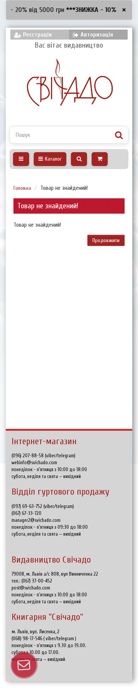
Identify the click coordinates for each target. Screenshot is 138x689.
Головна (22, 188)
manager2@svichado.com (36, 520)
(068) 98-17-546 (27, 638)
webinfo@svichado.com (34, 462)
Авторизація (96, 34)
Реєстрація (37, 34)
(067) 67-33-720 (26, 513)
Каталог (53, 159)
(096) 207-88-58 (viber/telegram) (44, 455)
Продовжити (106, 240)
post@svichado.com (31, 588)
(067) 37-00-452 (36, 581)
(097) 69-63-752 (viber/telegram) (43, 506)
